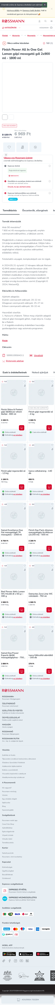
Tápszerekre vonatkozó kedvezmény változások (19, 759)
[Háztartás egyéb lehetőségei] (22, 35)
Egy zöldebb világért (9, 799)
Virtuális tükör (7, 839)
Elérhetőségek (7, 867)
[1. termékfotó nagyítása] (27, 87)
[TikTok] (3, 960)
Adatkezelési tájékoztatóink (12, 766)
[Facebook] (9, 960)
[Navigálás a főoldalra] (13, 21)
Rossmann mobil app (9, 820)
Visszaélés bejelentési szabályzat (14, 774)
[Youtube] (21, 960)
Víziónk (4, 795)
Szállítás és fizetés (8, 755)
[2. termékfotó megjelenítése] (11, 117)
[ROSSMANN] (12, 690)
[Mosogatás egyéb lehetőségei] (38, 35)
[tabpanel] (27, 290)
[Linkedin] (27, 960)
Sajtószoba (6, 803)
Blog (4, 806)
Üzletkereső (6, 878)
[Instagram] (15, 960)
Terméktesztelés (8, 843)
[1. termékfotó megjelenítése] (4, 117)
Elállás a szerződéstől (10, 770)
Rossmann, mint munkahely (12, 857)
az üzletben (17, 435)
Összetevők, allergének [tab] (35, 210)
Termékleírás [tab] (10, 210)
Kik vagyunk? (6, 788)
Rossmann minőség (9, 791)
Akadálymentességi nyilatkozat (13, 777)
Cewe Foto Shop (8, 824)
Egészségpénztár (8, 831)
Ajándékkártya (7, 828)
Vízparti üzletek (7, 835)
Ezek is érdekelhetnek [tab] (15, 372)
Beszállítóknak (7, 875)
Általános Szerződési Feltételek (13, 763)
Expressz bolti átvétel (31, 10)
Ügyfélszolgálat (8, 871)
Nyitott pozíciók (7, 853)
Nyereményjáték (7, 810)
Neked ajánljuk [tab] (40, 372)
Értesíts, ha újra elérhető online (19, 187)
